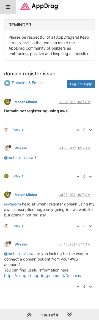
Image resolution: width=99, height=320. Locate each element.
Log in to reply (81, 84)
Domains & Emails (27, 82)
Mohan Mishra (26, 102)
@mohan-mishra (18, 157)
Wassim (21, 148)
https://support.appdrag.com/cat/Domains (42, 275)
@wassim (12, 204)
